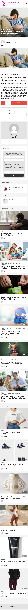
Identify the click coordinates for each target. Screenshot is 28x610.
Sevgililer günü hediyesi (16, 187)
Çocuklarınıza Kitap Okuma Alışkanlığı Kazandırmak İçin (10, 264)
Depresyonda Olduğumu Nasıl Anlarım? (11, 234)
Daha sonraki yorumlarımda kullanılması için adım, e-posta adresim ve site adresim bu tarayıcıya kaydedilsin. (14, 167)
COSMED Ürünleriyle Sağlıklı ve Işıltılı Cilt (13, 561)
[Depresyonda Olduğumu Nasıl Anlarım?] (14, 220)
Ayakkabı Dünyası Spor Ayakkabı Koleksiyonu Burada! (12, 465)
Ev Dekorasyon (4, 494)
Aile (2, 29)
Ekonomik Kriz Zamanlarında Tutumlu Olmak (14, 295)
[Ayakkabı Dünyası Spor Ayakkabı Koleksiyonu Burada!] (14, 450)
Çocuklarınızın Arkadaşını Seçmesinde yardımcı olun (12, 359)
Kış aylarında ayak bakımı (16, 199)
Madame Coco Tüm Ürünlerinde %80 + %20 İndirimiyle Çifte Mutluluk (14, 497)
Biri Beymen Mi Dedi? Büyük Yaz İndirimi (12, 433)
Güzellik (3, 559)
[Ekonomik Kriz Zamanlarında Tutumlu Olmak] (14, 284)
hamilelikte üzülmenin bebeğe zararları (11, 114)
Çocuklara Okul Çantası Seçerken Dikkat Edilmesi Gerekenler (13, 329)
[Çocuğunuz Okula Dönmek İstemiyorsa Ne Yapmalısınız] (14, 381)
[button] (24, 3)
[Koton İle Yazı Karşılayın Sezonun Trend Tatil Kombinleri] (14, 515)
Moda (2, 430)
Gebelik (8, 29)
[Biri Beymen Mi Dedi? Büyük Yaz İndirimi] (14, 418)
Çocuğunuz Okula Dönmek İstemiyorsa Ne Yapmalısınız (11, 394)
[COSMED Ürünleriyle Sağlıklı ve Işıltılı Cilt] (14, 547)
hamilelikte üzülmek (8, 111)
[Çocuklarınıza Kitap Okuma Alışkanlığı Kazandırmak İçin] (14, 251)
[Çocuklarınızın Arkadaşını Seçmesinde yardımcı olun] (14, 349)
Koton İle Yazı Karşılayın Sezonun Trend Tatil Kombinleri (12, 529)
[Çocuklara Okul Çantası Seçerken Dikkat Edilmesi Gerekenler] (14, 316)
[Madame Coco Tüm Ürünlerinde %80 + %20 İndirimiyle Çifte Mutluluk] (14, 483)
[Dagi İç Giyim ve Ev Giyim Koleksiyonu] (14, 579)
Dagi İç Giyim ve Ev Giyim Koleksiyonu (13, 593)
